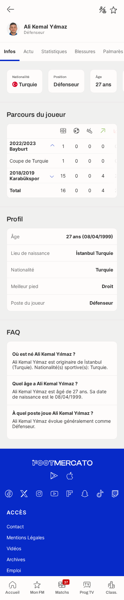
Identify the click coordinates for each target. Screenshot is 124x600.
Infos (10, 51)
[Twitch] (115, 493)
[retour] (11, 9)
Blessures (85, 51)
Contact (15, 526)
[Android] (55, 476)
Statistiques (54, 51)
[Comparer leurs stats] (103, 10)
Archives (16, 559)
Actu (28, 51)
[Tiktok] (100, 493)
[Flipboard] (70, 493)
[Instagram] (39, 493)
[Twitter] (24, 493)
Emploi (14, 570)
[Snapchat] (85, 493)
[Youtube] (55, 493)
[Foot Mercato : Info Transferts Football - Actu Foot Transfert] (62, 463)
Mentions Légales (25, 537)
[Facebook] (9, 493)
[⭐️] (113, 10)
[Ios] (70, 476)
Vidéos (14, 548)
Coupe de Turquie (29, 161)
